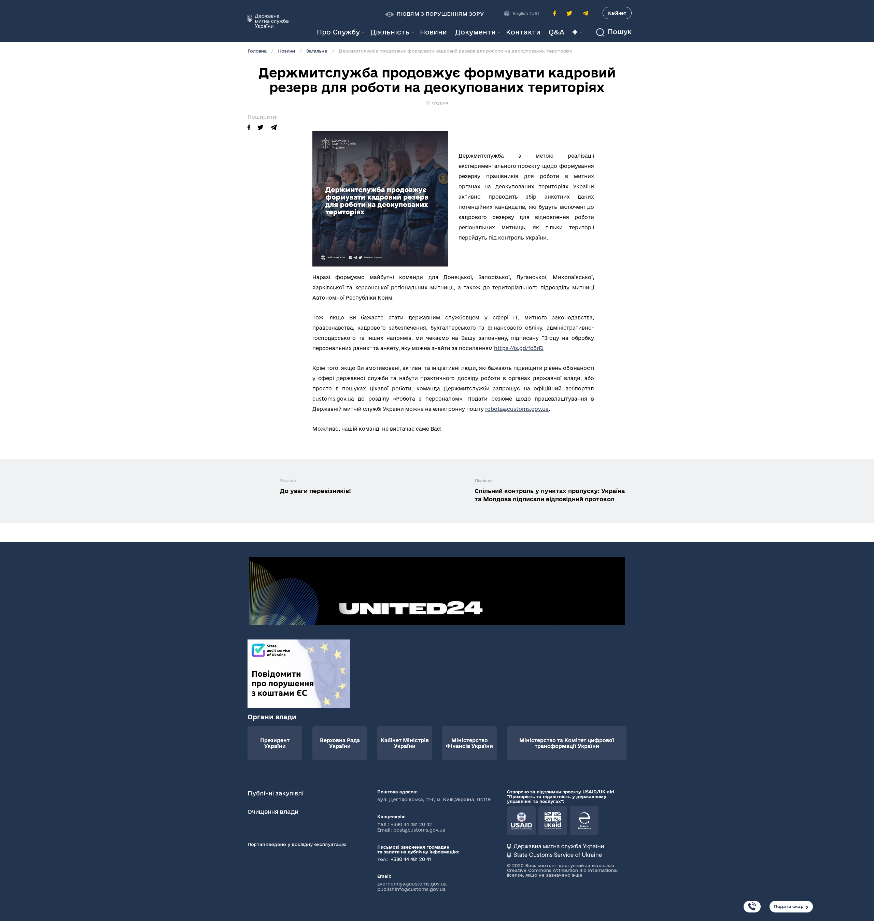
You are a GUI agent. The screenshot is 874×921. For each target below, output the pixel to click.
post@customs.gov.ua (419, 830)
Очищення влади (274, 811)
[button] (434, 14)
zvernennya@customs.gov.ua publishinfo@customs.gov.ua (412, 886)
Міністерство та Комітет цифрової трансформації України (566, 743)
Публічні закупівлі (276, 793)
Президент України (275, 743)
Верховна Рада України (340, 743)
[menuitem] (433, 32)
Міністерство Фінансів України (469, 743)
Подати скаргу (791, 906)
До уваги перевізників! (315, 491)
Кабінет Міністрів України (405, 743)
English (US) (526, 13)
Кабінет (617, 13)
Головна (257, 50)
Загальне (316, 50)
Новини (286, 50)
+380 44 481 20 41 (410, 859)
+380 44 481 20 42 (411, 824)
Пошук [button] (619, 31)
